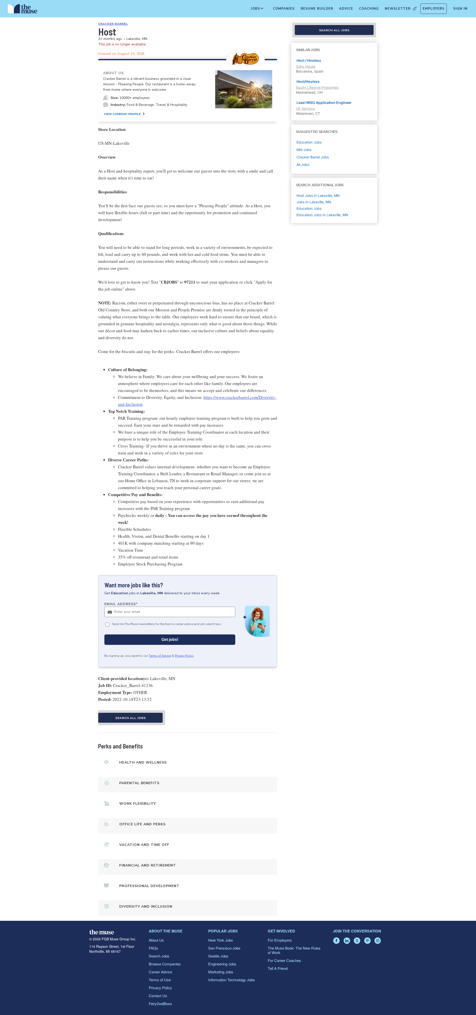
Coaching (369, 8)
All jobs (303, 164)
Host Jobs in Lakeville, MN (318, 195)
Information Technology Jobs (231, 979)
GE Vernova (305, 108)
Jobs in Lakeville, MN (314, 202)
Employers (434, 8)
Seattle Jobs (218, 955)
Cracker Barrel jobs (313, 157)
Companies (284, 8)
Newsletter (398, 8)
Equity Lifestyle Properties (317, 87)
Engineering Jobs (222, 963)
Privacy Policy (184, 656)
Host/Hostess (308, 81)
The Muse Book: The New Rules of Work (294, 950)
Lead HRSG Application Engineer (324, 102)
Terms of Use (160, 979)
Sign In (460, 8)
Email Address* (121, 604)
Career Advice (160, 971)
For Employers (280, 940)
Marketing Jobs (220, 971)
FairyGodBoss (160, 1003)
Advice (346, 8)
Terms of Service (160, 656)
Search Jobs (159, 955)
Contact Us (158, 995)
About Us (156, 940)
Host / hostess (309, 60)
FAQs (153, 948)
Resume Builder (317, 8)
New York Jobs (220, 940)
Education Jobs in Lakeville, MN (322, 215)
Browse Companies (165, 963)
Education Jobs (309, 208)
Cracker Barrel (113, 24)
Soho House (305, 66)
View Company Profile (122, 114)
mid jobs (304, 150)
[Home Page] (22, 9)
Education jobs (309, 142)
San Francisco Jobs (224, 948)
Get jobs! (169, 639)
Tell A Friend (278, 968)
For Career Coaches (284, 960)
